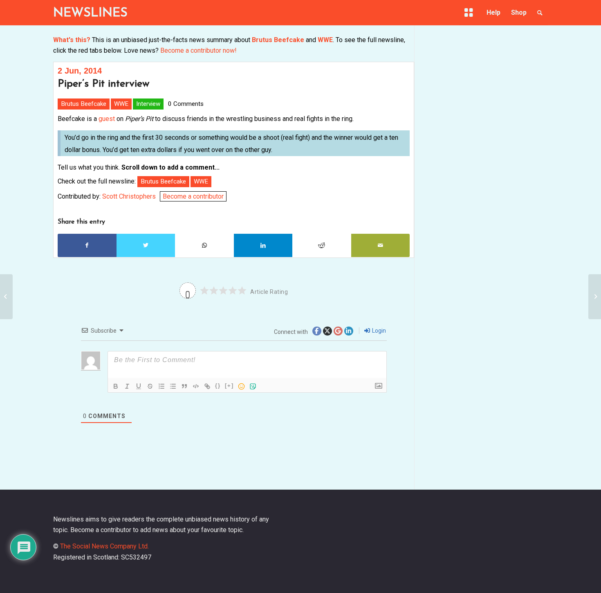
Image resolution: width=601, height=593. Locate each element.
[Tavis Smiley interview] (6, 296)
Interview (148, 103)
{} (218, 386)
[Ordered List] (161, 386)
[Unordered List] (173, 386)
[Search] (540, 12)
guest (107, 119)
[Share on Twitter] (146, 245)
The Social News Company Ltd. (104, 546)
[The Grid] (470, 12)
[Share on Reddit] (321, 245)
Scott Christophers (129, 196)
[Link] (207, 386)
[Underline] (138, 386)
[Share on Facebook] (87, 245)
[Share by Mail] (380, 245)
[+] (229, 386)
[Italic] (127, 386)
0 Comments (186, 103)
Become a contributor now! (198, 50)
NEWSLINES (90, 13)
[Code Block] (196, 386)
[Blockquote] (184, 386)
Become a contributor (193, 196)
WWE (325, 40)
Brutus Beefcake (278, 40)
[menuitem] (470, 14)
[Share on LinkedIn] (263, 245)
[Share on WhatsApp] (204, 245)
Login (378, 330)
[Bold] (115, 386)
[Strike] (150, 386)
